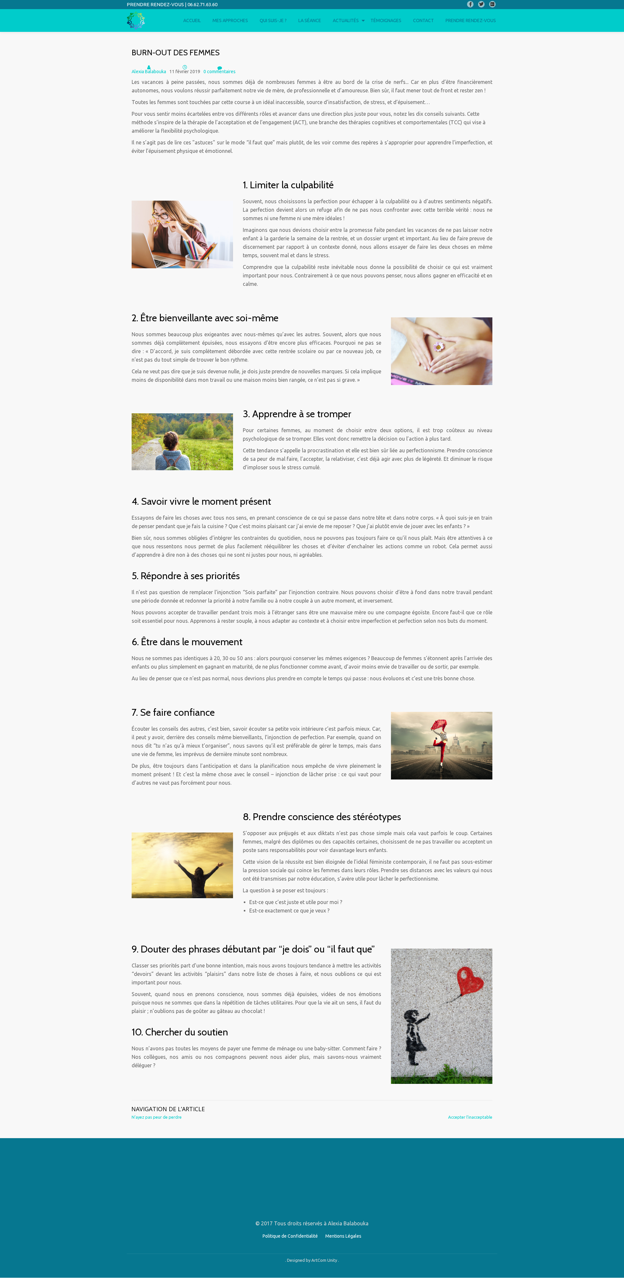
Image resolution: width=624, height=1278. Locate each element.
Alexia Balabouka (149, 71)
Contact (423, 20)
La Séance (309, 20)
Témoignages (385, 20)
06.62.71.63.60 (202, 4)
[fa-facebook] (470, 5)
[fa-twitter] (481, 5)
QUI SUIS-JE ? (273, 20)
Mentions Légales (343, 1236)
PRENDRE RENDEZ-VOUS (471, 20)
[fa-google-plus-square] (492, 5)
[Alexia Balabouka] (137, 20)
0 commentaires (219, 71)
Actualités (346, 20)
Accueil (192, 20)
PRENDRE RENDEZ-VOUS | (157, 4)
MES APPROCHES (230, 20)
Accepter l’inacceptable (470, 1117)
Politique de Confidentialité (290, 1236)
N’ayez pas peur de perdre (157, 1117)
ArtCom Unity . (325, 1260)
